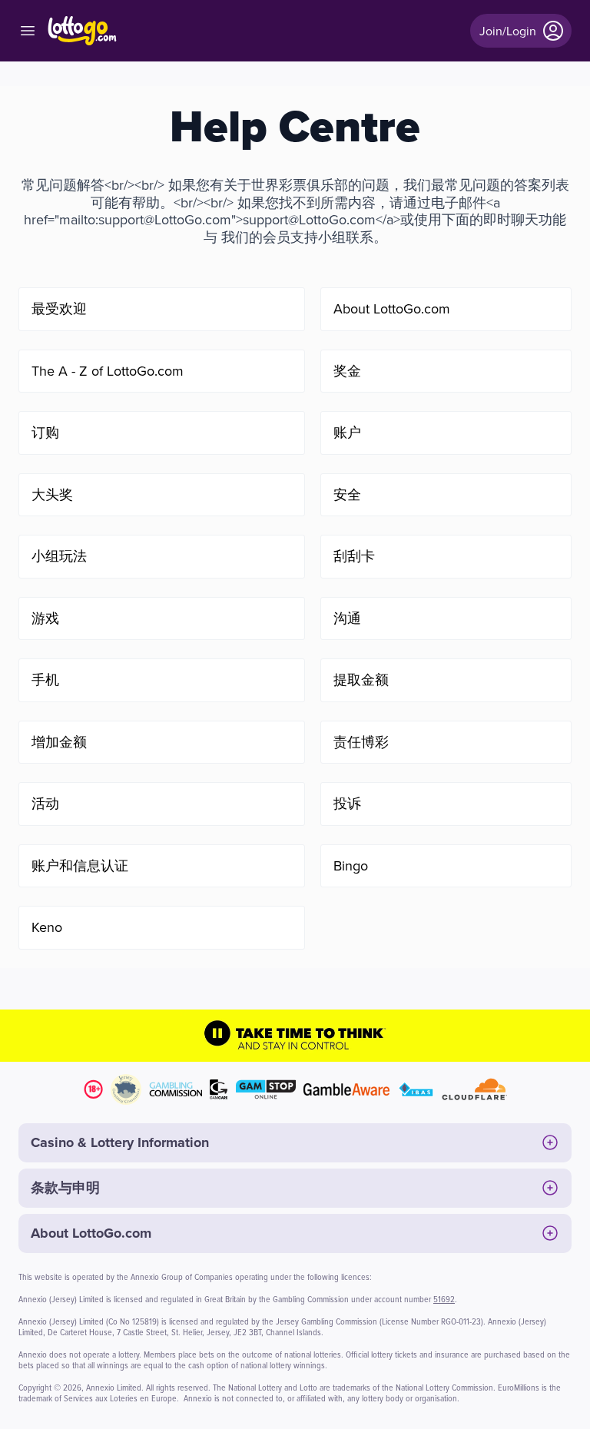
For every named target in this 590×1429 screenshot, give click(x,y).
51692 (444, 1298)
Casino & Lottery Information (120, 1142)
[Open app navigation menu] (27, 31)
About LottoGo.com (91, 1233)
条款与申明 (65, 1188)
